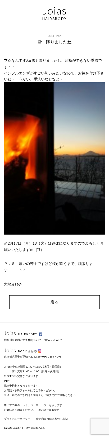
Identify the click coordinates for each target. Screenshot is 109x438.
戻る (54, 301)
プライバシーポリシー (17, 418)
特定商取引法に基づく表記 (52, 418)
